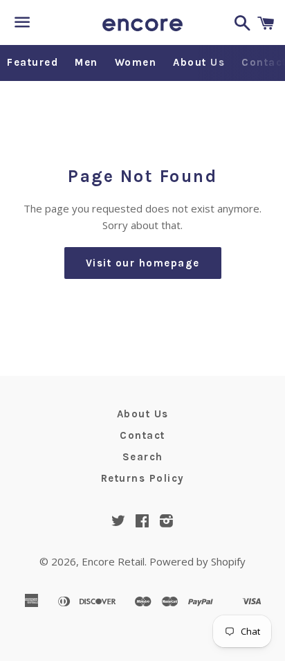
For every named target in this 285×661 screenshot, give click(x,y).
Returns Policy (143, 478)
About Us (199, 62)
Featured (32, 62)
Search (142, 457)
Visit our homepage (143, 263)
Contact (142, 435)
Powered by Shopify (197, 561)
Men (86, 62)
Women (136, 62)
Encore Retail (113, 561)
